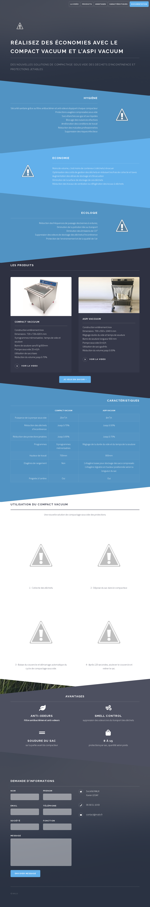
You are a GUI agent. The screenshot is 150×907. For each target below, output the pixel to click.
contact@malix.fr (94, 814)
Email (14, 806)
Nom (13, 791)
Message (16, 836)
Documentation (139, 4)
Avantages (100, 4)
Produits (87, 4)
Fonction (49, 821)
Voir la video (29, 366)
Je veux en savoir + (75, 379)
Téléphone (50, 806)
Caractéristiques (118, 4)
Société (15, 821)
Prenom (47, 791)
